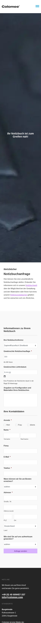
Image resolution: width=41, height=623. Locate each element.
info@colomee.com (12, 597)
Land (5, 530)
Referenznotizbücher (18, 295)
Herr (8, 425)
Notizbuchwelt (31, 285)
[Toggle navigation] (37, 6)
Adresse (8, 492)
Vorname (7, 439)
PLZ (5, 520)
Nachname (24, 439)
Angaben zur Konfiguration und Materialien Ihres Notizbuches (17, 389)
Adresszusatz (9, 511)
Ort (15, 520)
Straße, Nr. (8, 501)
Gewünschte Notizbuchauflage (18, 351)
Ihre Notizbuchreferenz (13, 340)
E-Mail (7, 457)
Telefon (8, 468)
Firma (6, 446)
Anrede (8, 420)
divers (32, 425)
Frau (20, 425)
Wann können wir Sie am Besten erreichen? (17, 480)
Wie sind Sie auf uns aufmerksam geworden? (18, 538)
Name (7, 430)
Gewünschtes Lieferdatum (15, 367)
